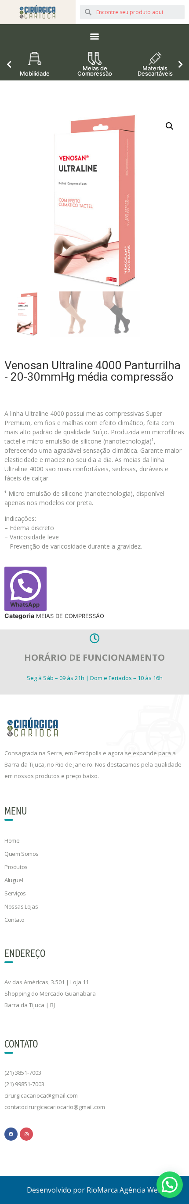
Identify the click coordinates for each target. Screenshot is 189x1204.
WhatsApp (25, 604)
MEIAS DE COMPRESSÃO (70, 615)
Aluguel (13, 880)
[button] (94, 36)
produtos (16, 867)
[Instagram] (26, 1134)
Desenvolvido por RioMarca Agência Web (94, 1190)
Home (11, 840)
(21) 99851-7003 (24, 1084)
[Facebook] (11, 1134)
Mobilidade (35, 73)
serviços (15, 893)
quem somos (21, 854)
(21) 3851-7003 (22, 1073)
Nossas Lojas (21, 906)
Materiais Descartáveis (155, 70)
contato (14, 920)
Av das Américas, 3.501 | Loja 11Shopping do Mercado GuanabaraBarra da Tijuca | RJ (50, 993)
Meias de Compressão (94, 70)
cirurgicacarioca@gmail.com (41, 1095)
